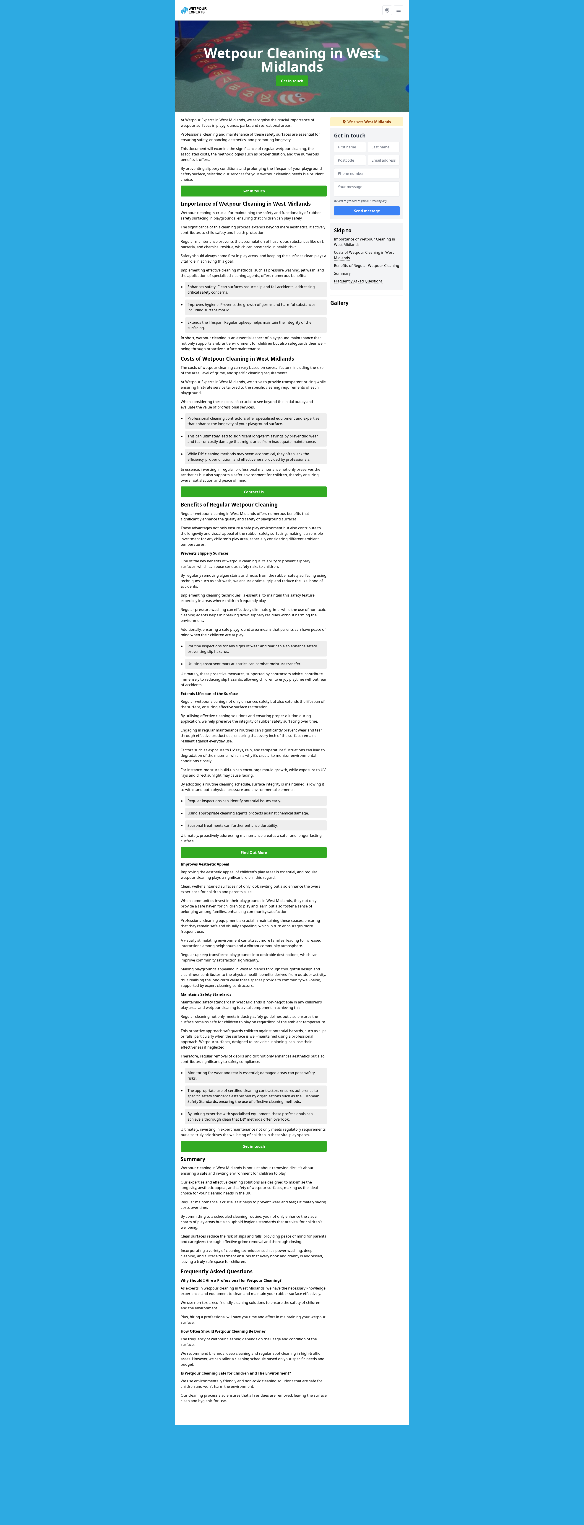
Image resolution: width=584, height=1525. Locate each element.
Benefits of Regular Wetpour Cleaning (366, 265)
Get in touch (292, 80)
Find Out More (254, 852)
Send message (367, 210)
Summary (342, 273)
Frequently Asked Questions (358, 281)
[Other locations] (387, 10)
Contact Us (254, 491)
